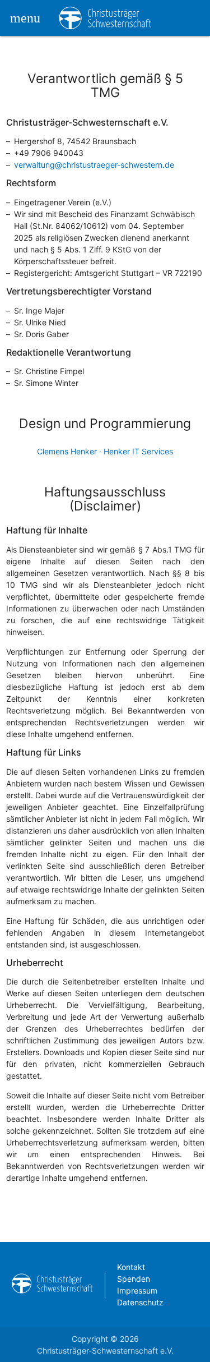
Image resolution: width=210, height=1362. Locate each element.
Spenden (133, 1278)
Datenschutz (140, 1302)
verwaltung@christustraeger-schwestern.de (94, 164)
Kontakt (131, 1267)
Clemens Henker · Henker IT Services (105, 451)
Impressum (137, 1290)
